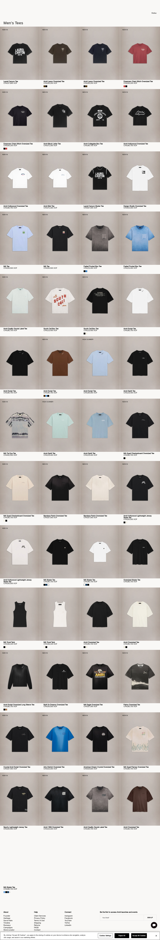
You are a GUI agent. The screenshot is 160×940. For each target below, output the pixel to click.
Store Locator (9, 930)
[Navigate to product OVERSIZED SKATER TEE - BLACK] (140, 551)
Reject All (122, 935)
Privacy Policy (39, 918)
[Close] (156, 935)
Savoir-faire (8, 920)
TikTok (67, 923)
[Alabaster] (126, 458)
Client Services (40, 916)
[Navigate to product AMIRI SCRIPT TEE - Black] (20, 362)
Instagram (69, 916)
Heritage (7, 918)
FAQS (36, 928)
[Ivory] (86, 333)
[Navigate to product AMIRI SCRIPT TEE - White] (140, 300)
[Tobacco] (44, 396)
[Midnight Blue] (46, 585)
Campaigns (8, 928)
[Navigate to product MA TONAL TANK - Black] (20, 614)
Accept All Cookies (139, 935)
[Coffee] (6, 709)
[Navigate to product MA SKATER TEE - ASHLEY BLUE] (20, 859)
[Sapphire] (86, 271)
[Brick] (124, 86)
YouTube (68, 920)
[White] (48, 585)
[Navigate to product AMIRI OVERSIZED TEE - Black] (100, 614)
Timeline (7, 923)
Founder (7, 916)
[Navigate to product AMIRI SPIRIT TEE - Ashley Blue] (100, 425)
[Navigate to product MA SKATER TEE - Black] (60, 551)
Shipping (37, 923)
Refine (154, 13)
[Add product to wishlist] (36, 30)
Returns (37, 925)
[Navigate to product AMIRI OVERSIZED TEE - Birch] (140, 614)
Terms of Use (39, 920)
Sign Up (150, 917)
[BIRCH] (86, 647)
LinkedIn (68, 925)
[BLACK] (44, 585)
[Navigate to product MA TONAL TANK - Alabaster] (60, 614)
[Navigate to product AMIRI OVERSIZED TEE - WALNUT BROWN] (140, 799)
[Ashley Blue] (4, 892)
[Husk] (44, 86)
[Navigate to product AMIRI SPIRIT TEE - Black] (140, 362)
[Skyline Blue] (46, 396)
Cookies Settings (105, 935)
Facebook (69, 918)
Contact (37, 930)
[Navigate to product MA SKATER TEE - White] (100, 551)
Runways (7, 925)
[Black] (46, 86)
